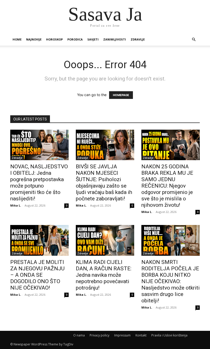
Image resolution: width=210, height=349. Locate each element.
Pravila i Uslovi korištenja (169, 335)
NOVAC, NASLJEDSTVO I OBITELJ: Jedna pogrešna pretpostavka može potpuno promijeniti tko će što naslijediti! (39, 182)
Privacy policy (99, 335)
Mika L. (15, 205)
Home (17, 39)
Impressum (122, 335)
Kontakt (140, 335)
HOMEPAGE (121, 95)
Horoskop (54, 39)
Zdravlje (138, 39)
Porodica (75, 39)
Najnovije (33, 39)
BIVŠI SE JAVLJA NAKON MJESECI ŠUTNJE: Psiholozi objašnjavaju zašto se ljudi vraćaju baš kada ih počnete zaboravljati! (104, 182)
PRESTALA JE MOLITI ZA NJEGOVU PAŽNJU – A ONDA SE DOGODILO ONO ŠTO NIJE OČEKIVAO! (37, 275)
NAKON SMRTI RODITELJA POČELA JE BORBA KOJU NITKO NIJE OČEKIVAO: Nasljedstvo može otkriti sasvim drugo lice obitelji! (170, 281)
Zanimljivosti (114, 39)
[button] (193, 39)
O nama (79, 335)
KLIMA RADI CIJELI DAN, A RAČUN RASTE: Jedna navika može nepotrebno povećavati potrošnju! (103, 275)
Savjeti (93, 39)
